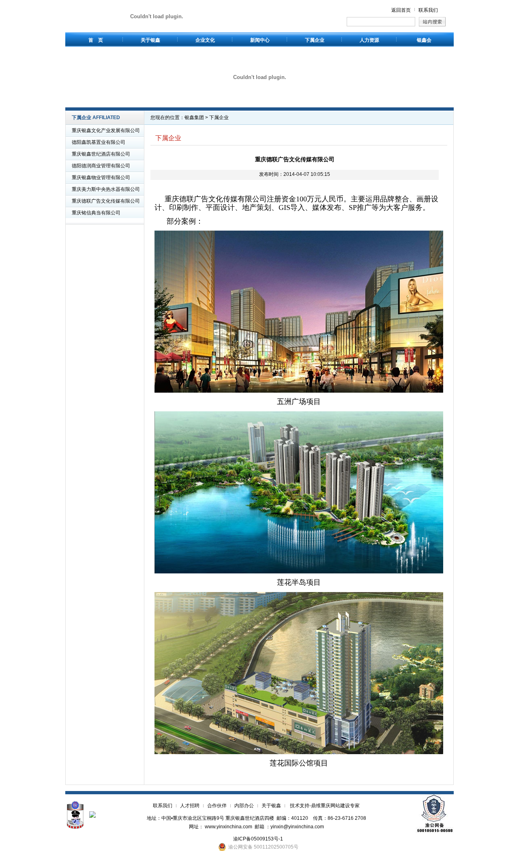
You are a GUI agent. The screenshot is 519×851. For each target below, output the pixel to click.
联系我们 (428, 10)
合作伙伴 (217, 805)
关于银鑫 (150, 40)
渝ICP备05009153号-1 (255, 839)
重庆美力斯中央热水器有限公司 (106, 189)
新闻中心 (260, 40)
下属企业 (314, 40)
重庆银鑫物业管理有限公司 (101, 177)
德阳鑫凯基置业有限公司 (98, 142)
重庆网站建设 (335, 805)
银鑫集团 (194, 117)
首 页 (95, 40)
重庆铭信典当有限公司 (96, 213)
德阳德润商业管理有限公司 (101, 166)
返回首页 (401, 10)
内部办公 (244, 805)
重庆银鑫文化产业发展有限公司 (106, 130)
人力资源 (369, 40)
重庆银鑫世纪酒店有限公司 (101, 154)
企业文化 (205, 40)
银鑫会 (424, 40)
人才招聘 (189, 805)
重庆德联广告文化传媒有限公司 (106, 201)
